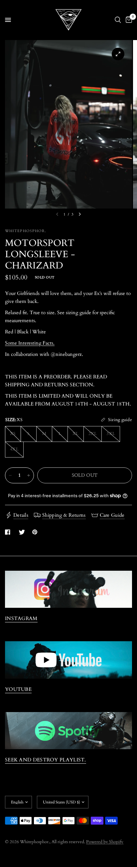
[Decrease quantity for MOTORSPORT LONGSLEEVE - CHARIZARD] (10, 475)
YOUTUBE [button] (18, 689)
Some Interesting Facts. (30, 343)
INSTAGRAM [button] (21, 618)
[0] (127, 20)
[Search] (117, 20)
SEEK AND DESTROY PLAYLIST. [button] (45, 760)
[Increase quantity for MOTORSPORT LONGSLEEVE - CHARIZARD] (29, 475)
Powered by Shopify (104, 842)
